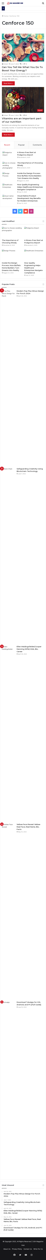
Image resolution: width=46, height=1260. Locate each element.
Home (5, 16)
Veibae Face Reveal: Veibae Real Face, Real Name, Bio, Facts (28, 826)
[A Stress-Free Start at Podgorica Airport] (8, 155)
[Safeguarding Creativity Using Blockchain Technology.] (8, 556)
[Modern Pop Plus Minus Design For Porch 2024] (8, 378)
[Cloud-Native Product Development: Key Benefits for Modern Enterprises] (8, 199)
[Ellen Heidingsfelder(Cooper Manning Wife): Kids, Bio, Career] (8, 733)
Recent (7, 145)
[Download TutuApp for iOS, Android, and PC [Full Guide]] (8, 1089)
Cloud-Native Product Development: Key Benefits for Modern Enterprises (29, 198)
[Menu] (3, 4)
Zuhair (6, 64)
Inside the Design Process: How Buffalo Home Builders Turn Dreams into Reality (29, 175)
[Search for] (43, 4)
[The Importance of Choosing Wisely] (8, 166)
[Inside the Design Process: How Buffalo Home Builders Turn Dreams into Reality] (8, 176)
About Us (6, 1249)
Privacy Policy (17, 1249)
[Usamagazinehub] (15, 3)
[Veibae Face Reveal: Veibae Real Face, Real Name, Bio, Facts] (8, 911)
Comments (37, 145)
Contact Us (28, 1249)
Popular (21, 145)
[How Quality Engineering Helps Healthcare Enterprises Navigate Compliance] (8, 187)
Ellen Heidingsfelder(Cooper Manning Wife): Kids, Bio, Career (29, 649)
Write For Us (38, 1249)
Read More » (8, 83)
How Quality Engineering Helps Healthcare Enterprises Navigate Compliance (30, 187)
